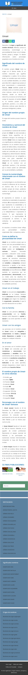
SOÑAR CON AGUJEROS (9, 521)
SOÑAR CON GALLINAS (9, 532)
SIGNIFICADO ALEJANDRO (10, 588)
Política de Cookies (17, 664)
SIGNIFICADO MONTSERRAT (11, 574)
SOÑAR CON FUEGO (8, 528)
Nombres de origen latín (10, 649)
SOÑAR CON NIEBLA (8, 535)
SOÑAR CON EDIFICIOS (9, 553)
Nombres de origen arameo (11, 624)
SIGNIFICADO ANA (8, 567)
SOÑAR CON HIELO (8, 513)
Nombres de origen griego (10, 642)
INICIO (4, 14)
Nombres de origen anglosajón (12, 616)
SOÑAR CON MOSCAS (9, 539)
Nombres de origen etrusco (10, 631)
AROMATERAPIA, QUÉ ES (20, 474)
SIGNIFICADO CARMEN (9, 581)
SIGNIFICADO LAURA (9, 585)
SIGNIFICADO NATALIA (9, 570)
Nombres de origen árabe (10, 620)
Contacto (20, 667)
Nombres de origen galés (10, 634)
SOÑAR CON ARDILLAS (9, 524)
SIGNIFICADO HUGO (8, 603)
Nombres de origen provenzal (11, 653)
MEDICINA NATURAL (7, 474)
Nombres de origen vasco (10, 656)
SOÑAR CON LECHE (8, 542)
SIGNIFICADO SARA (8, 578)
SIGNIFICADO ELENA (9, 592)
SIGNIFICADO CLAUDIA (9, 596)
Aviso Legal (8, 664)
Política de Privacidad (11, 667)
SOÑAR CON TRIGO (8, 546)
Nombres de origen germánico (11, 638)
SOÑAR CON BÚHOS (8, 550)
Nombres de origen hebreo (10, 645)
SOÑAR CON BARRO (8, 517)
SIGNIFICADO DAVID (8, 599)
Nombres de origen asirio (10, 627)
